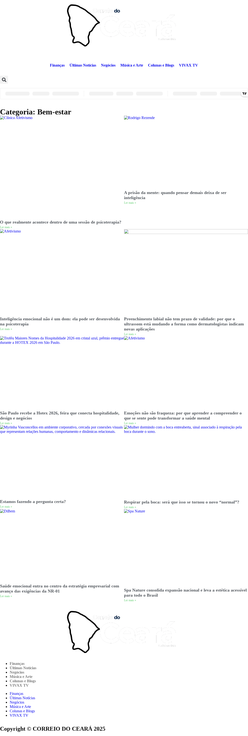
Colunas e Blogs (161, 65)
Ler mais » (6, 227)
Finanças (57, 65)
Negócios (108, 65)
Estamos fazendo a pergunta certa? (33, 501)
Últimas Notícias (83, 65)
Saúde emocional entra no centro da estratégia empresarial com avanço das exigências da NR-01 (59, 588)
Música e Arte (131, 65)
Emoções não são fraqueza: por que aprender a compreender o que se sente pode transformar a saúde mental (183, 416)
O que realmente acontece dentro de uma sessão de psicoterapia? (60, 222)
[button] (4, 80)
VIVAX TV (188, 65)
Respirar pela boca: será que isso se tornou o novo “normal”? (181, 502)
